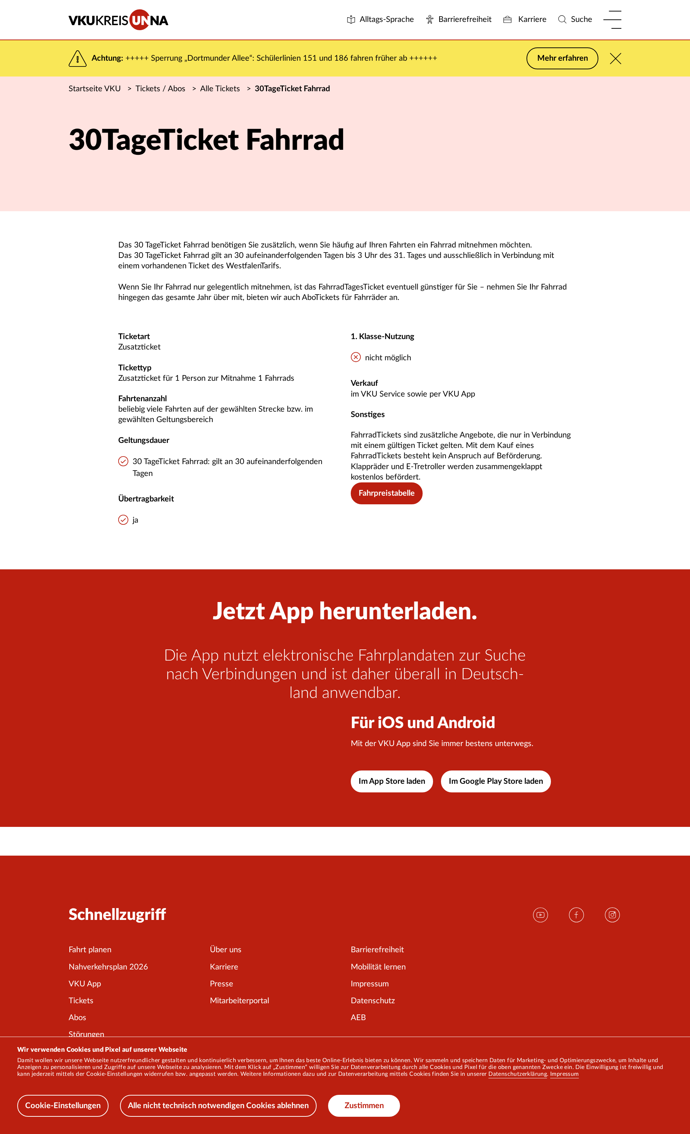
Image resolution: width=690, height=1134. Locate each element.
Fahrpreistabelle (387, 493)
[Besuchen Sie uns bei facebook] (576, 914)
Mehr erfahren (562, 58)
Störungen (86, 1034)
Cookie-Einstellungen (63, 1106)
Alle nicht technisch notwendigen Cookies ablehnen (218, 1106)
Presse (221, 984)
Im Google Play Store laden (496, 781)
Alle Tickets (220, 89)
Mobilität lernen (378, 967)
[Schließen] (615, 58)
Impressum (564, 1074)
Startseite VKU (95, 89)
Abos (77, 1018)
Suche (581, 19)
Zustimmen (364, 1106)
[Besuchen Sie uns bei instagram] (612, 914)
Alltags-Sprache (387, 19)
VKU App (85, 984)
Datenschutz (373, 1001)
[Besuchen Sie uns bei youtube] (540, 914)
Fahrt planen (90, 950)
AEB (358, 1018)
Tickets (81, 1001)
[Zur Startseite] (118, 19)
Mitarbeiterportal (239, 1001)
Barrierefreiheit (465, 19)
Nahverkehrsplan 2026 (108, 967)
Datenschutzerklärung (517, 1074)
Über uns (226, 950)
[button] (612, 20)
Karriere (531, 19)
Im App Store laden (392, 781)
